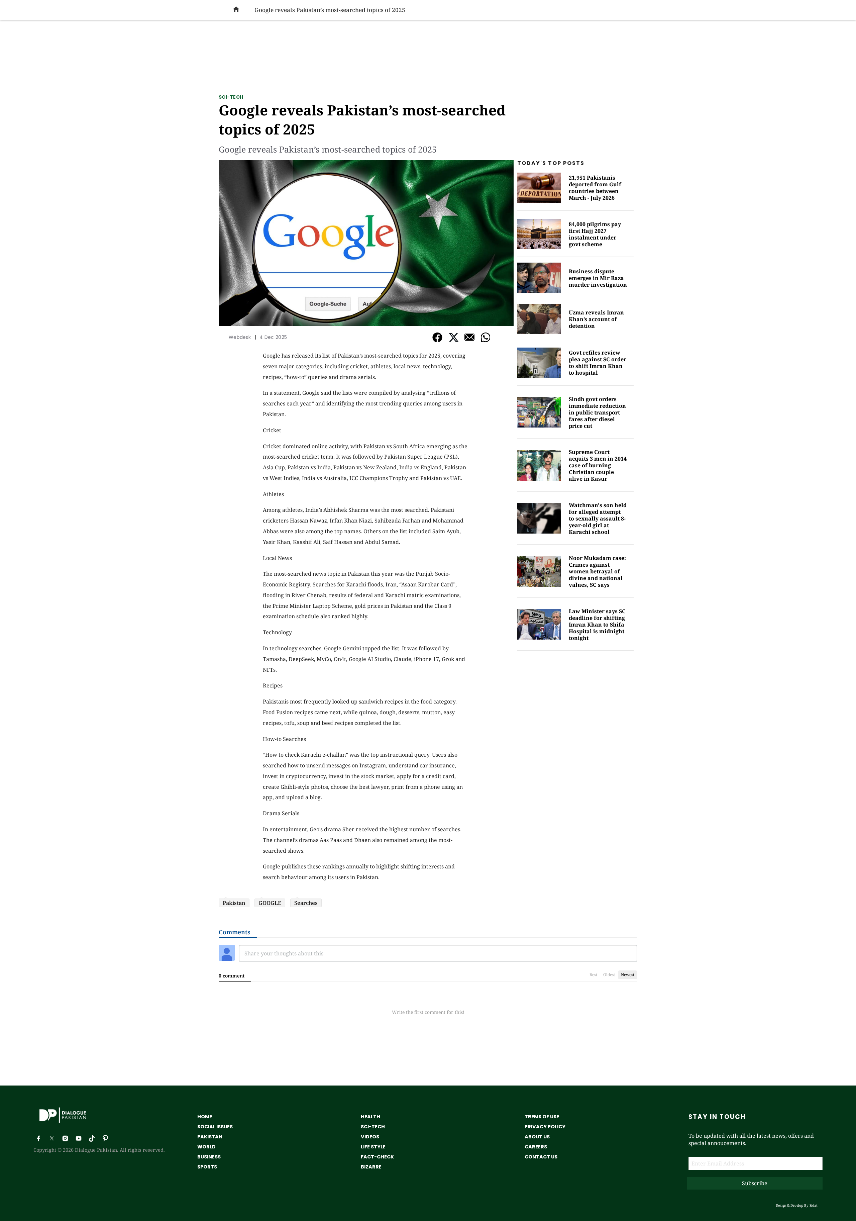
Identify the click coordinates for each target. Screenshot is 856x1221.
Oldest (609, 974)
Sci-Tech (231, 97)
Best (593, 974)
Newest (627, 974)
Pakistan (234, 903)
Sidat (814, 1205)
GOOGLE (269, 903)
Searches (306, 903)
